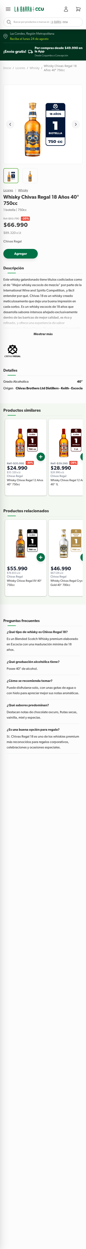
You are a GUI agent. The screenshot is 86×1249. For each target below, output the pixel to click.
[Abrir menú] (9, 9)
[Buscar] (8, 22)
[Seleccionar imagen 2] (30, 175)
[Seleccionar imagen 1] (10, 175)
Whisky (34, 68)
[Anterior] (10, 124)
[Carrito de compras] (78, 9)
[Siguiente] (76, 124)
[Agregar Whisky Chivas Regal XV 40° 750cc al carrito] (41, 557)
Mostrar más (43, 334)
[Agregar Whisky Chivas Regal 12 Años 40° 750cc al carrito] (41, 457)
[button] (29, 9)
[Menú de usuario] (67, 9)
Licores (20, 68)
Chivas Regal (12, 241)
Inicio (7, 68)
